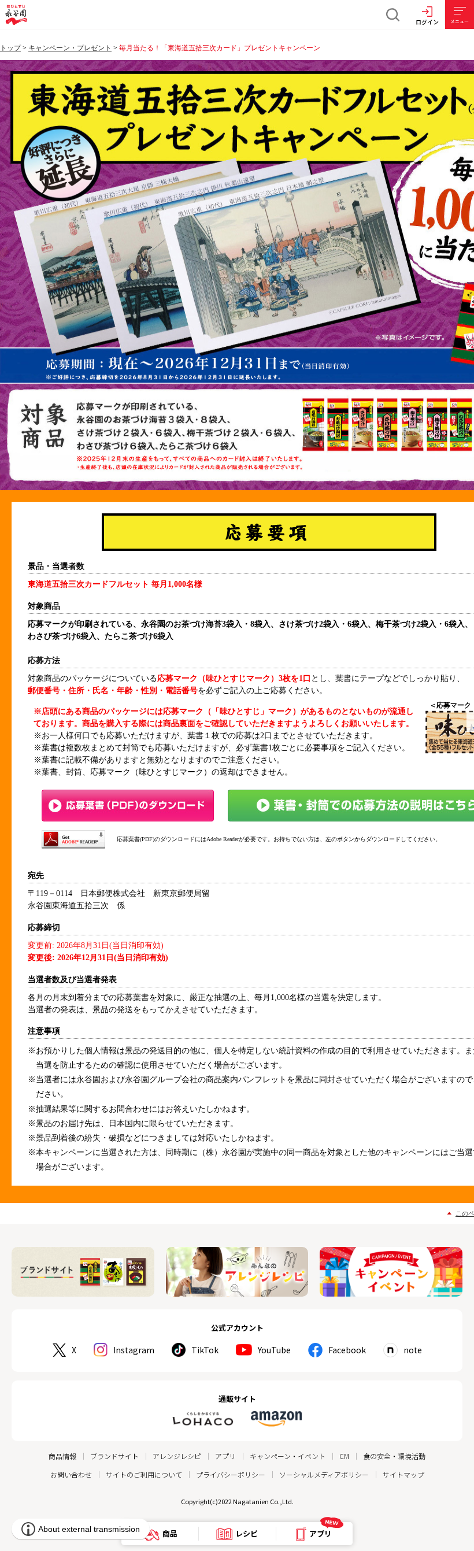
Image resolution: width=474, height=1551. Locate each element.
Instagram (133, 1350)
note (412, 1350)
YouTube (274, 1350)
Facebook (347, 1350)
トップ (10, 48)
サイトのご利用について (144, 1474)
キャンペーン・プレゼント (70, 48)
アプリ (225, 1456)
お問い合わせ (71, 1474)
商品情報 (62, 1456)
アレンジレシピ (177, 1456)
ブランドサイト (114, 1456)
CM (344, 1456)
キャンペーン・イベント (287, 1456)
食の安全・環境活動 (394, 1456)
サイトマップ (403, 1474)
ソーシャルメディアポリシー (324, 1474)
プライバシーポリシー (230, 1474)
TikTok (205, 1350)
